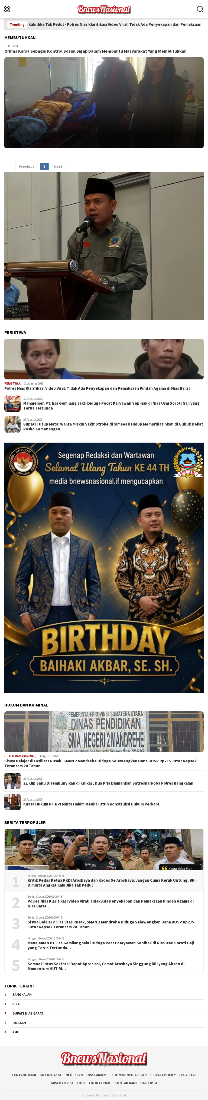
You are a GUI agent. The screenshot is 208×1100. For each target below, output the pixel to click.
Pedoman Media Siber (128, 1075)
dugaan (19, 1023)
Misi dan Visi (62, 1083)
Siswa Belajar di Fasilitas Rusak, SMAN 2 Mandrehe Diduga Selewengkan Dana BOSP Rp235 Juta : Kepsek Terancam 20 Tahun (100, 763)
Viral (16, 1004)
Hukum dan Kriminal (19, 756)
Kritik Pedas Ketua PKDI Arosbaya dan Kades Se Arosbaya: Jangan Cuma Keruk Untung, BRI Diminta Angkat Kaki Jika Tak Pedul (112, 883)
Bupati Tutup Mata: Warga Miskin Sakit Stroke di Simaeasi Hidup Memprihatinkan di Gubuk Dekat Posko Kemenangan (113, 426)
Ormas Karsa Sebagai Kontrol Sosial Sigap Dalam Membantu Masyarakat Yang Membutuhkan (95, 51)
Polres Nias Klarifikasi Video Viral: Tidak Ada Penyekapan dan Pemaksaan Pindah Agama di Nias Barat (106, 24)
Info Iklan (73, 1075)
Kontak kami (126, 1083)
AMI (15, 1032)
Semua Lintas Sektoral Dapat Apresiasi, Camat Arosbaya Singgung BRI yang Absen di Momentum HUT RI (106, 966)
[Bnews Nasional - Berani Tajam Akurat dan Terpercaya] (104, 8)
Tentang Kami (24, 1075)
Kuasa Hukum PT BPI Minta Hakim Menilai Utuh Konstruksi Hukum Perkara (91, 804)
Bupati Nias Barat (28, 1013)
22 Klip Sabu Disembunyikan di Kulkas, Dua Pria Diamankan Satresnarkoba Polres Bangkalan (108, 783)
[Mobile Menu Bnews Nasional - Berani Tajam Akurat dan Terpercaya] (14, 9)
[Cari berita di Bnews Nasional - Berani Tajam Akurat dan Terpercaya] (200, 9)
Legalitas (188, 1075)
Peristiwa (12, 383)
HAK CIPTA (148, 1083)
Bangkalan (22, 994)
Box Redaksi (50, 1075)
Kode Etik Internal (93, 1083)
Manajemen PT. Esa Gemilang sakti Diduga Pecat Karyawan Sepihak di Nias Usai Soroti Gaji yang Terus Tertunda (111, 406)
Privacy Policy (163, 1075)
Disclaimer (96, 1075)
